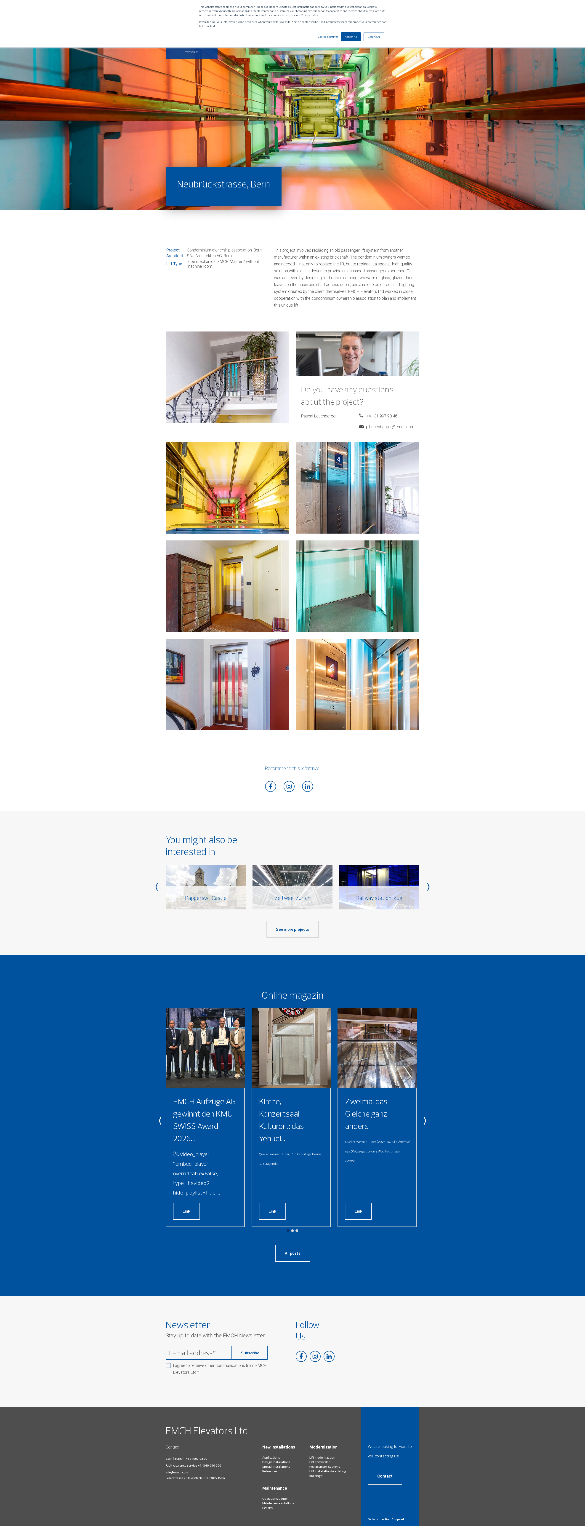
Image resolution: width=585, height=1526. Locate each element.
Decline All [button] (373, 36)
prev (156, 887)
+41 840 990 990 (209, 1465)
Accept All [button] (351, 36)
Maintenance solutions (278, 1503)
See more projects (292, 929)
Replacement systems (324, 1467)
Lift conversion (319, 1462)
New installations (278, 1447)
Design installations (276, 1462)
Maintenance (274, 1488)
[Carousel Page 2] (292, 1230)
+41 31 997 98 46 (381, 416)
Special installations (276, 1467)
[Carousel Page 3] (296, 1230)
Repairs (267, 1508)
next (428, 887)
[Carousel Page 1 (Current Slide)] (288, 1230)
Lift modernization (322, 1457)
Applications (271, 1457)
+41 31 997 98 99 (195, 1459)
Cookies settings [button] (328, 36)
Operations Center (275, 1499)
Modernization (323, 1447)
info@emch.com (177, 1472)
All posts (292, 1253)
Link (186, 1211)
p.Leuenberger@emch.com (390, 426)
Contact (385, 1476)
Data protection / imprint (386, 1519)
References (269, 1471)
